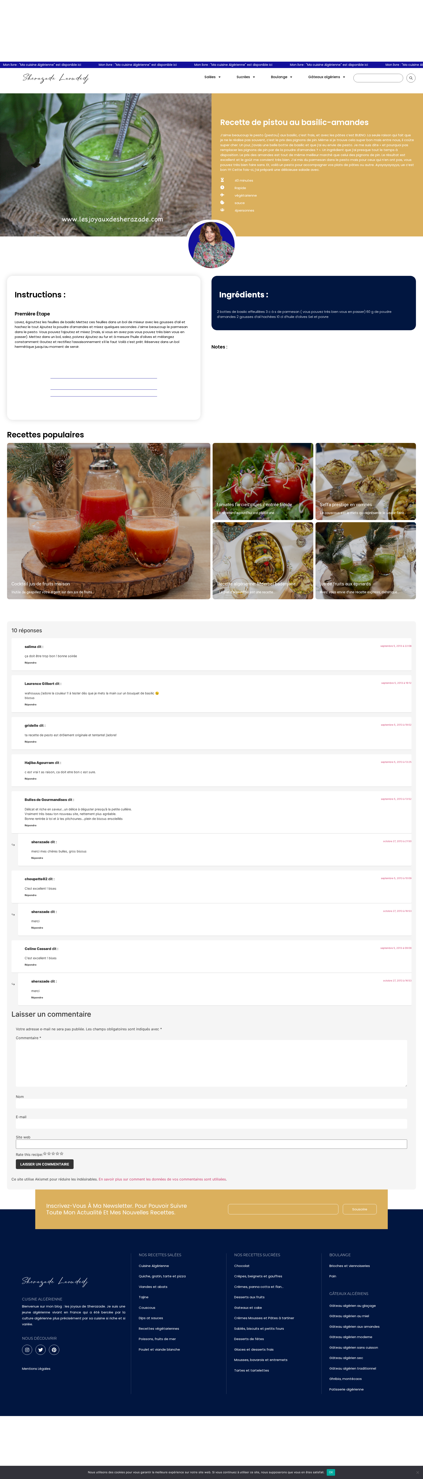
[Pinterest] (54, 1350)
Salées (210, 77)
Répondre (31, 662)
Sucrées (243, 77)
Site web (23, 1137)
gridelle (31, 725)
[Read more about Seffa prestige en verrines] (365, 481)
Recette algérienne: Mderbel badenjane (256, 583)
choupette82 (36, 879)
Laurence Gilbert (39, 683)
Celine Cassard (38, 948)
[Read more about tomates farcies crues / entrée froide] (263, 481)
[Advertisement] (211, 31)
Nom (20, 1096)
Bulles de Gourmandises (46, 799)
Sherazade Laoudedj (56, 78)
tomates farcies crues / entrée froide (254, 504)
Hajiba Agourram (39, 762)
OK (331, 1472)
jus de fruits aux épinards (345, 583)
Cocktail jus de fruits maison (40, 583)
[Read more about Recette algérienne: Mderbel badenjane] (263, 560)
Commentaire (28, 1038)
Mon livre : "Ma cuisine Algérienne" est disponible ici (113, 65)
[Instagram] (27, 1350)
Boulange (279, 77)
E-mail (21, 1117)
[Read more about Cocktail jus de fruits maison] (108, 521)
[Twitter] (40, 1350)
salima (30, 646)
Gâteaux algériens (324, 77)
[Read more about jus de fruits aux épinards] (365, 560)
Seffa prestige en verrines (346, 504)
